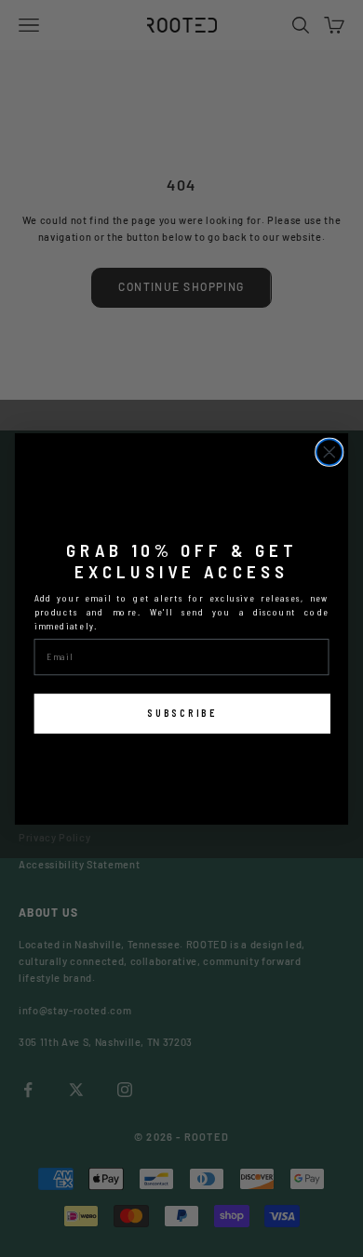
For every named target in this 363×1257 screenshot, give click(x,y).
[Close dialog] (329, 452)
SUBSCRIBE (182, 713)
